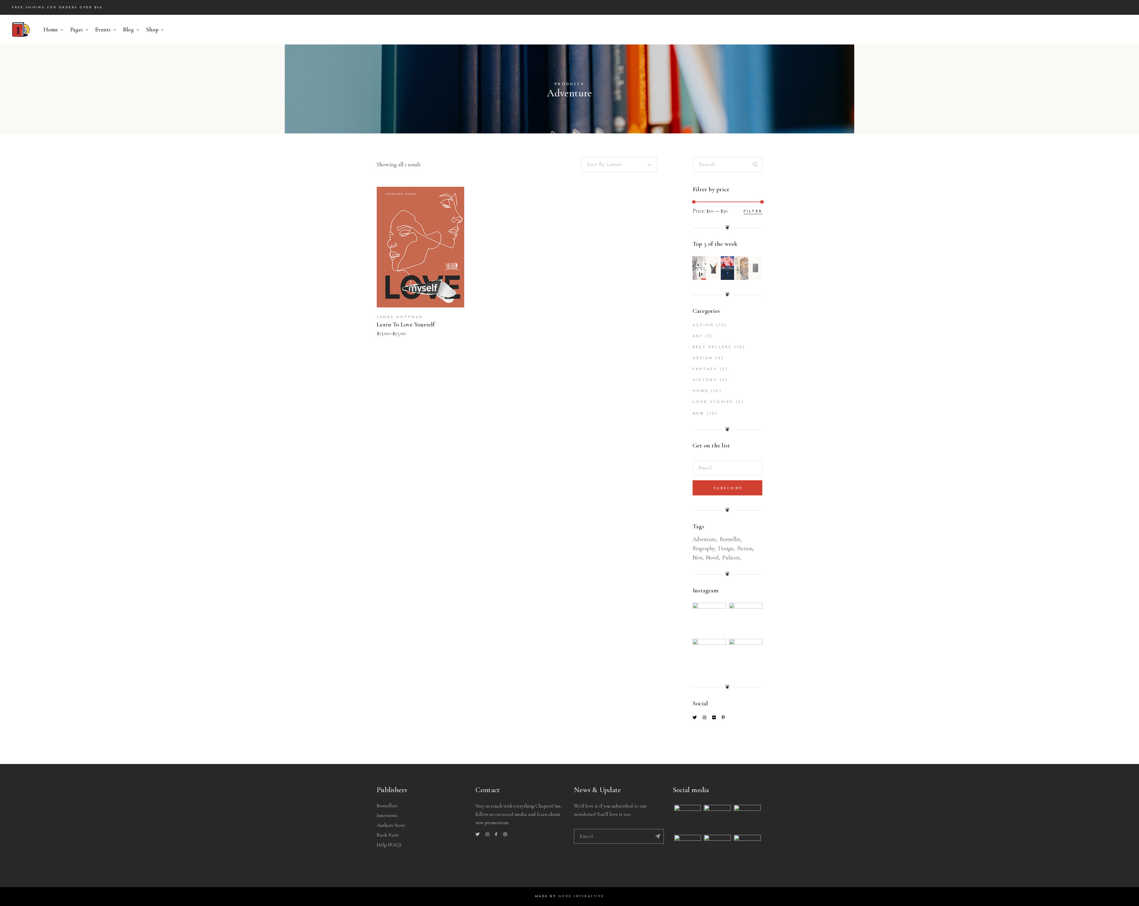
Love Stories (713, 402)
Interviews (387, 815)
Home (701, 391)
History (705, 380)
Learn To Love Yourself (406, 324)
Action (703, 325)
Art (698, 336)
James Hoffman (400, 317)
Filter (753, 211)
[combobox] (619, 164)
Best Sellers (712, 347)
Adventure (704, 539)
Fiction (745, 548)
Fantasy (705, 369)
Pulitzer (730, 557)
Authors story (391, 825)
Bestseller (730, 539)
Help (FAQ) (389, 845)
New (699, 413)
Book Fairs (388, 835)
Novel (712, 557)
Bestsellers (387, 806)
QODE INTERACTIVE (581, 896)
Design (703, 358)
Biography (704, 548)
